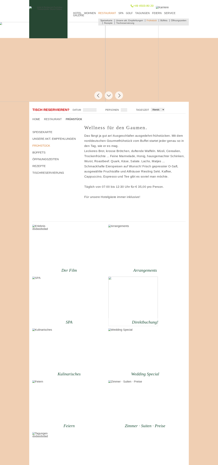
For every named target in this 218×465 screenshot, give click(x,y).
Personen (112, 109)
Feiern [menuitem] (157, 13)
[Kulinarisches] (57, 353)
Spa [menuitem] (121, 13)
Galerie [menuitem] (78, 15)
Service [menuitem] (170, 13)
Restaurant (53, 119)
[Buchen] (133, 301)
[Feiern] (57, 405)
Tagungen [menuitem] (142, 13)
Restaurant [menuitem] (107, 13)
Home (36, 119)
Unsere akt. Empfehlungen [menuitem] (129, 20)
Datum (77, 109)
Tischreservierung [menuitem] (125, 23)
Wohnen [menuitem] (90, 13)
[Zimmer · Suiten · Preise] (133, 405)
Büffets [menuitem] (163, 20)
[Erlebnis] (57, 249)
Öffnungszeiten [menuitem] (178, 20)
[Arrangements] (133, 249)
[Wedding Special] (133, 353)
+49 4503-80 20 (143, 5)
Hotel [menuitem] (77, 13)
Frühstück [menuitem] (152, 20)
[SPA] (57, 301)
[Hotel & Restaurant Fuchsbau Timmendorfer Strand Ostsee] (48, 9)
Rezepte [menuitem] (108, 23)
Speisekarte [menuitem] (106, 20)
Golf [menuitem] (129, 13)
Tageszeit (143, 109)
